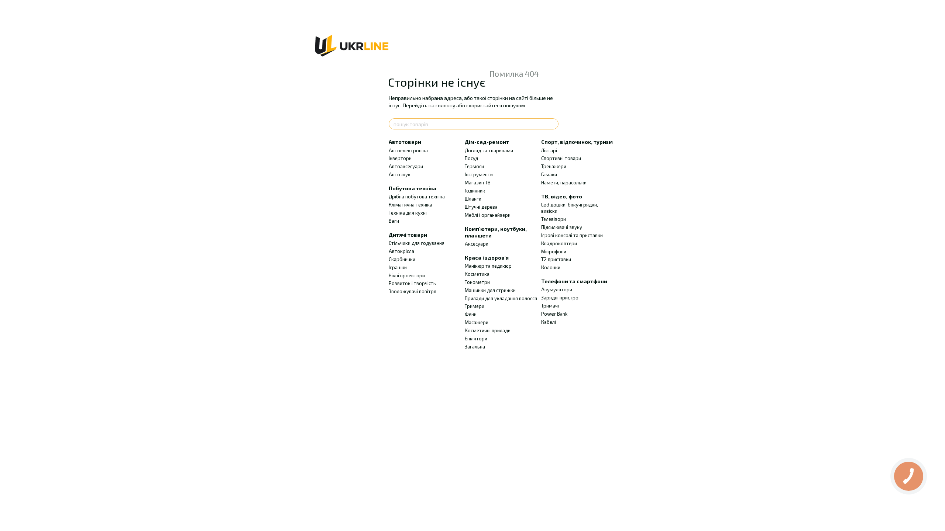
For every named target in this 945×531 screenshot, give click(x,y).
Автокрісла (401, 251)
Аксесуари (476, 244)
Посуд (471, 158)
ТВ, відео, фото (561, 196)
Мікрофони (553, 251)
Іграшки (398, 267)
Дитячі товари (408, 235)
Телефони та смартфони (574, 281)
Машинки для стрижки (490, 290)
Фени (471, 314)
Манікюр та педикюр (488, 266)
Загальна (475, 347)
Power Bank (554, 314)
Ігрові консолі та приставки (572, 235)
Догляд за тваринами (489, 150)
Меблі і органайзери (488, 215)
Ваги (394, 221)
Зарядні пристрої (560, 298)
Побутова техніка (412, 188)
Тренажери (553, 166)
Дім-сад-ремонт (487, 142)
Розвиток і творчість (412, 283)
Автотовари (405, 142)
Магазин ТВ (478, 182)
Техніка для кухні (408, 213)
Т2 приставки (556, 259)
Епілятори (476, 338)
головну (445, 105)
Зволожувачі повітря (412, 291)
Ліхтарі (549, 150)
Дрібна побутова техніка (417, 196)
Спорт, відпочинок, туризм (577, 142)
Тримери (474, 306)
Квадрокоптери (559, 243)
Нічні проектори (407, 275)
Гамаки (549, 174)
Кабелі (548, 322)
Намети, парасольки (564, 182)
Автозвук (399, 174)
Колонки (550, 267)
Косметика (477, 274)
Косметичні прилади (488, 330)
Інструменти (479, 174)
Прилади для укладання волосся (501, 298)
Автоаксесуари (406, 166)
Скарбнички (402, 259)
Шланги (473, 199)
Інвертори (400, 158)
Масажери (476, 322)
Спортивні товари (561, 158)
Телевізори (553, 219)
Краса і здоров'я (487, 257)
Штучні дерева (481, 207)
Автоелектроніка (408, 150)
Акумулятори (556, 289)
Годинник (475, 191)
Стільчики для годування (416, 243)
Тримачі (550, 306)
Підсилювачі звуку (561, 227)
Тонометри (477, 282)
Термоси (474, 166)
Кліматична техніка (410, 205)
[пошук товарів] (553, 123)
